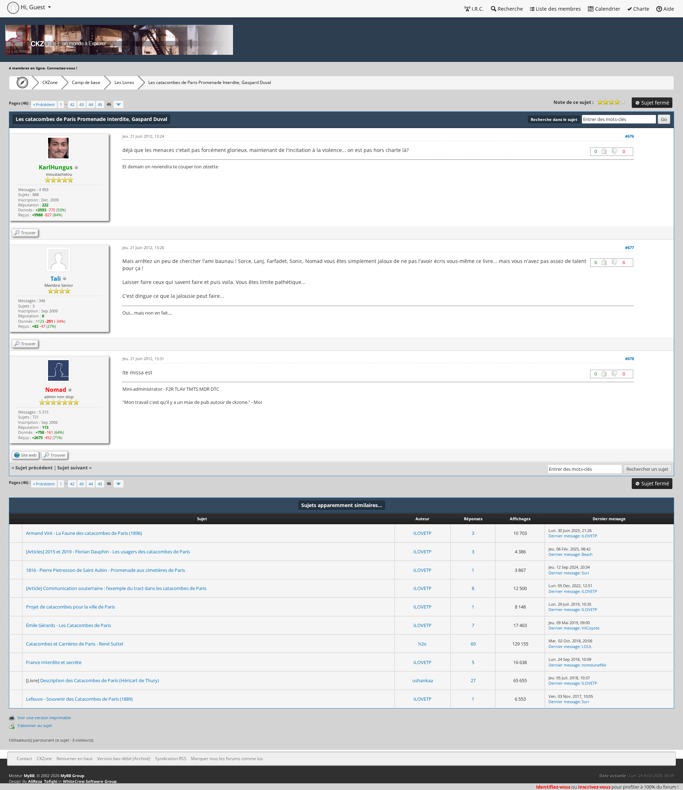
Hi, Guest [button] (33, 7)
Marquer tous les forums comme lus (227, 758)
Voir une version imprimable (44, 717)
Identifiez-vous (553, 787)
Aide (668, 8)
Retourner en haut (74, 758)
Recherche (509, 8)
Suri (585, 572)
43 (81, 104)
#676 (629, 136)
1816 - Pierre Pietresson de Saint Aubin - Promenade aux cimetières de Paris (105, 570)
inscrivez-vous (594, 787)
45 (100, 104)
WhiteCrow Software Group (90, 781)
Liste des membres (557, 8)
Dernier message (564, 535)
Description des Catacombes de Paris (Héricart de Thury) (99, 680)
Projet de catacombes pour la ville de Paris (70, 607)
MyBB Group (72, 775)
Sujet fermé (654, 102)
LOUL (587, 646)
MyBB (29, 775)
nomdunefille (594, 665)
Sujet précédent (34, 467)
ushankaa (422, 680)
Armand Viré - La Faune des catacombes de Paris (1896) (84, 533)
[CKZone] (20, 82)
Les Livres (124, 82)
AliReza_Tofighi (42, 781)
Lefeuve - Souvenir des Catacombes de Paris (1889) (79, 699)
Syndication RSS (170, 758)
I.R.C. (477, 8)
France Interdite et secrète (53, 662)
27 (473, 680)
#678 (629, 358)
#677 (629, 247)
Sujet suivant (72, 467)
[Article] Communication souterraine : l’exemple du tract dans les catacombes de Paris (116, 588)
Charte (640, 8)
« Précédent (44, 104)
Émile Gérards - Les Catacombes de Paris (68, 625)
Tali (56, 279)
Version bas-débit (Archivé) (123, 758)
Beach (587, 554)
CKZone (50, 82)
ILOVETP (422, 533)
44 (91, 104)
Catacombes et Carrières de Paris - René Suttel (74, 644)
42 (72, 104)
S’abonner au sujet (34, 725)
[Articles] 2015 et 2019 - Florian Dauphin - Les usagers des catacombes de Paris (108, 551)
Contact (24, 758)
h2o (422, 644)
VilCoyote (590, 628)
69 (473, 644)
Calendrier (607, 8)
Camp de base (86, 82)
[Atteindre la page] (118, 104)
